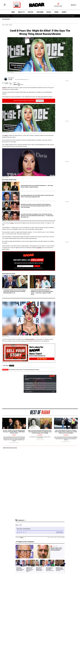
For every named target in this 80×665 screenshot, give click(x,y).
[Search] (4, 5)
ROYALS (49, 12)
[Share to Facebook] (6, 82)
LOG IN (74, 4)
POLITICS (30, 12)
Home (3, 24)
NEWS (13, 12)
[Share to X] (11, 82)
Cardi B (10, 24)
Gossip (6, 24)
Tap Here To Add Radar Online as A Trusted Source (24, 100)
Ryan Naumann (11, 77)
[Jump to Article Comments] (2, 82)
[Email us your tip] (16, 7)
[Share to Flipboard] (15, 82)
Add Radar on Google (19, 84)
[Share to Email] (19, 82)
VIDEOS (56, 12)
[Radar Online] (37, 5)
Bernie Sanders (30, 339)
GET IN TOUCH (42, 359)
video (12, 223)
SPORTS (64, 12)
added (6, 135)
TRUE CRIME (39, 12)
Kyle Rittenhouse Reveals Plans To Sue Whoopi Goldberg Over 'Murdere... (24, 369)
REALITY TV (21, 12)
